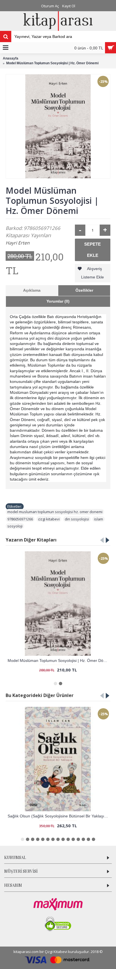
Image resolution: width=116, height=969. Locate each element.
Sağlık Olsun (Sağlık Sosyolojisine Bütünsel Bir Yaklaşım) (58, 816)
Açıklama (32, 290)
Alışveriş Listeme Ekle (92, 272)
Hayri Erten (18, 243)
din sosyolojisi (77, 519)
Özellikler (84, 290)
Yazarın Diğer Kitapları (31, 540)
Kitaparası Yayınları (28, 235)
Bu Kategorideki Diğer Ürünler (39, 695)
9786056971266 (20, 519)
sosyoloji (15, 526)
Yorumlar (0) (58, 301)
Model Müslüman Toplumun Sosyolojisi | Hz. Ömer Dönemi (59, 660)
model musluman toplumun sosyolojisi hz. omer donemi (54, 511)
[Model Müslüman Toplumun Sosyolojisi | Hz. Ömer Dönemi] (58, 126)
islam (98, 519)
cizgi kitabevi (49, 519)
